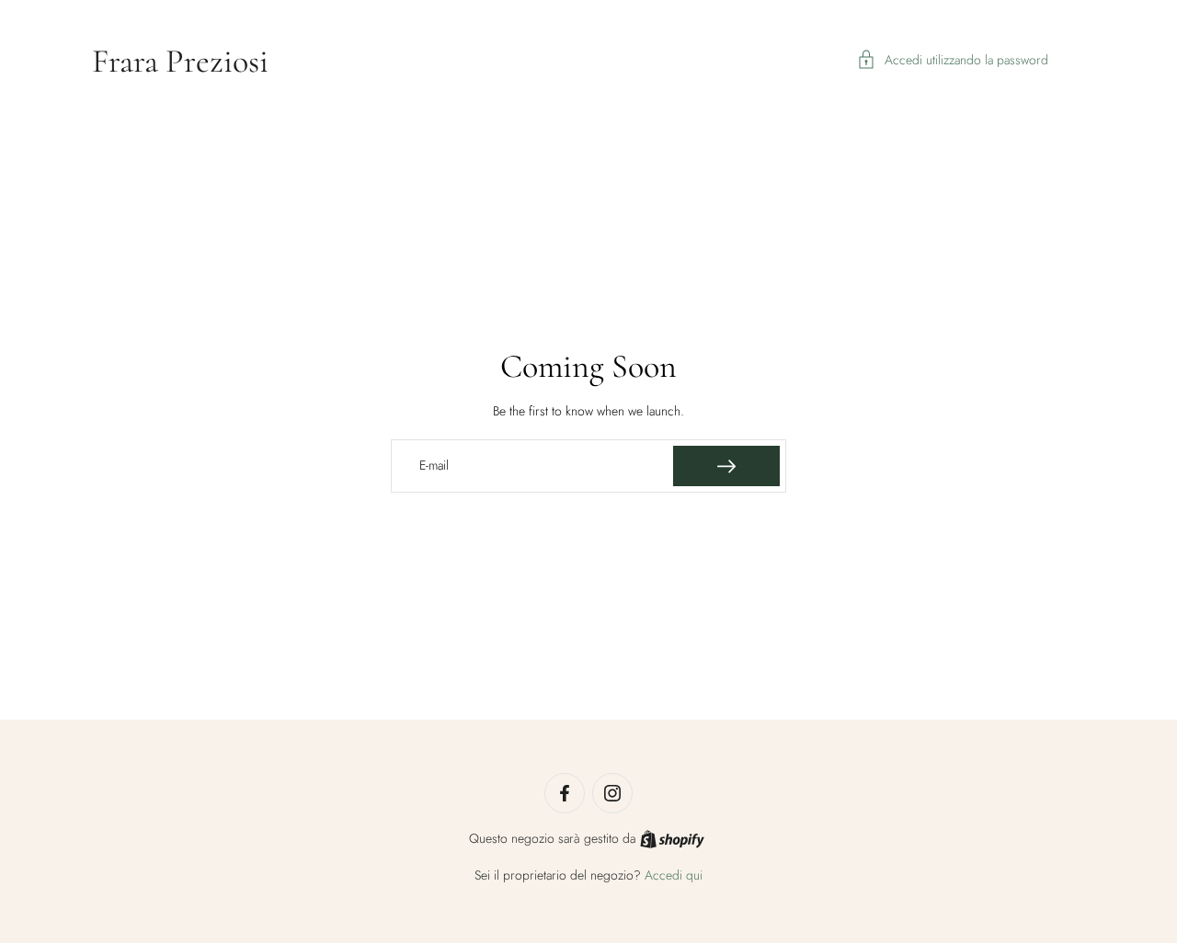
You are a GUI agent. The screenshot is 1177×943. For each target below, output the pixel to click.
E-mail (434, 466)
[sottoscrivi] (726, 466)
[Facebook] (564, 793)
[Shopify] (672, 839)
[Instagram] (612, 793)
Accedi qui (674, 875)
